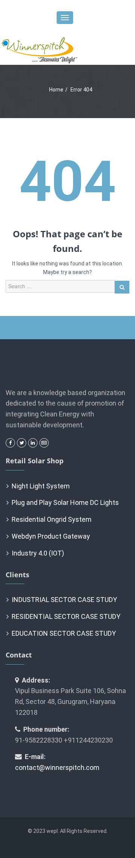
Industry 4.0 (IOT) (38, 553)
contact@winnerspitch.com (57, 767)
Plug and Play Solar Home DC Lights (65, 502)
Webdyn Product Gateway (51, 536)
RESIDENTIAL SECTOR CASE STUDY (66, 616)
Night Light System (41, 486)
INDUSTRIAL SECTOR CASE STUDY (64, 599)
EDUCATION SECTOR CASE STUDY (64, 633)
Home (56, 90)
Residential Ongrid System (52, 519)
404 (67, 182)
